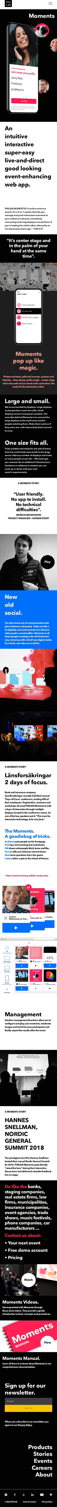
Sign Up (28, 1408)
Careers (42, 1468)
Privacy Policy (25, 1425)
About (43, 1474)
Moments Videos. (20, 1302)
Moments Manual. (21, 1358)
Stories (42, 1454)
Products (40, 1447)
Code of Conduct (29, 1502)
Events (43, 1461)
